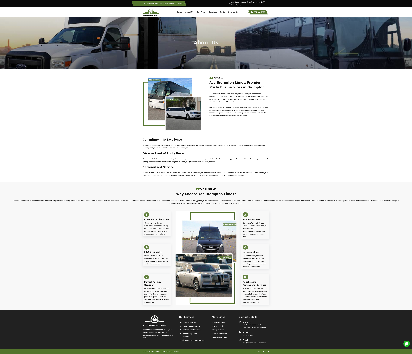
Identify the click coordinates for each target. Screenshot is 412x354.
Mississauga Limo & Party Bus (192, 340)
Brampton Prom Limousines (191, 330)
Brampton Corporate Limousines (188, 335)
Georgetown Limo (219, 334)
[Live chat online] (406, 344)
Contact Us (233, 12)
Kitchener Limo (218, 322)
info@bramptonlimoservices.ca (254, 343)
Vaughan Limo (218, 330)
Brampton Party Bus (188, 322)
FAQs (222, 12)
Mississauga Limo (219, 337)
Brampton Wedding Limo (190, 326)
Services (213, 12)
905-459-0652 (248, 335)
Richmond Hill (217, 326)
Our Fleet (201, 12)
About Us (189, 12)
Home (179, 12)
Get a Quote (259, 12)
